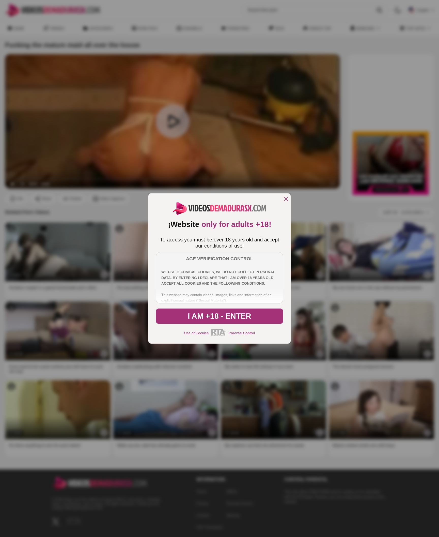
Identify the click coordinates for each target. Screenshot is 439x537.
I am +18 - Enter (219, 316)
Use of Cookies (196, 333)
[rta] (218, 335)
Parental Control (242, 333)
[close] (286, 199)
